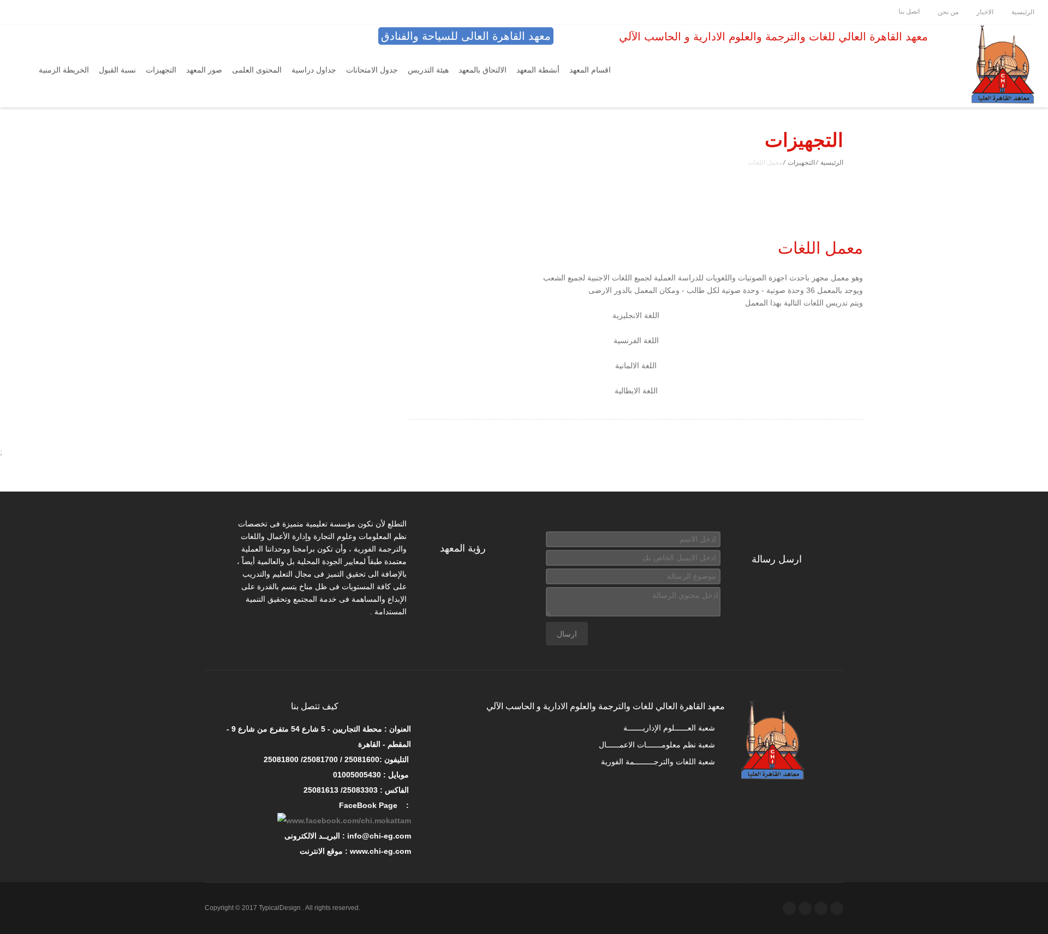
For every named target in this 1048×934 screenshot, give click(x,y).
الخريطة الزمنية (64, 70)
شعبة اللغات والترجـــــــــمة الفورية (659, 761)
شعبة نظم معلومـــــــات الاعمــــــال (658, 744)
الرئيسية (1022, 12)
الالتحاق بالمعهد (482, 70)
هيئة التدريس (428, 70)
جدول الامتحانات (372, 70)
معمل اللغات (820, 248)
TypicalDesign (280, 908)
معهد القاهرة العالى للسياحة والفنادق (466, 36)
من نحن (947, 12)
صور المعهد (204, 70)
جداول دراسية (313, 70)
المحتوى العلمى (257, 70)
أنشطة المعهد (537, 70)
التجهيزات (161, 70)
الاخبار (984, 12)
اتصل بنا (908, 11)
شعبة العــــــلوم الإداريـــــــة (670, 727)
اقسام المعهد (590, 70)
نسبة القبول (117, 70)
